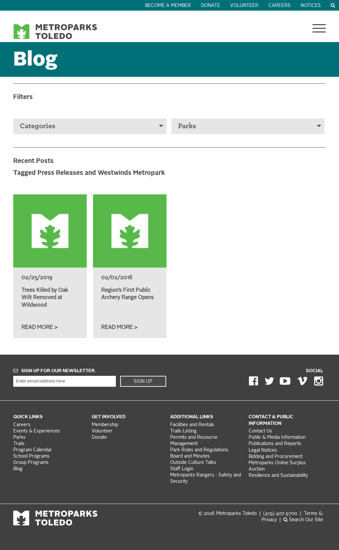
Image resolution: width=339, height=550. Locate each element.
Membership (106, 425)
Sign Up (143, 381)
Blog (18, 469)
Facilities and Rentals (192, 425)
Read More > (40, 327)
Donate (210, 6)
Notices (311, 6)
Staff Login (181, 469)
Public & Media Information (277, 437)
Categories (37, 126)
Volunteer (244, 6)
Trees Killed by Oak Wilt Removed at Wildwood (45, 298)
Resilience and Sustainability (278, 476)
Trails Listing (183, 431)
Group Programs (31, 463)
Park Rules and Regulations (199, 450)
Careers (279, 6)
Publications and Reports (275, 444)
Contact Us (260, 431)
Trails (18, 444)
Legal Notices (263, 450)
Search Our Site (305, 520)
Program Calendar (32, 450)
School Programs (31, 456)
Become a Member (168, 6)
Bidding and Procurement (276, 457)
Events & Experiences (36, 431)
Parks (187, 126)
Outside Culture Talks (193, 463)
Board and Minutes (190, 456)
